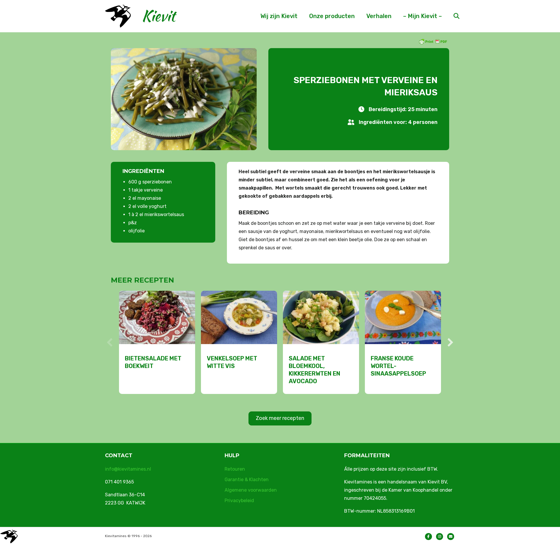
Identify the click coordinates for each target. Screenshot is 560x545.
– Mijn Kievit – (422, 16)
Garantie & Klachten (247, 479)
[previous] (109, 342)
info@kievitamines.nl (128, 469)
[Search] (451, 16)
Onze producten (332, 16)
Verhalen (378, 16)
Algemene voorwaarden (251, 490)
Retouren (235, 469)
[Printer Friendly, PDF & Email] (432, 41)
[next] (450, 342)
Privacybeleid (239, 500)
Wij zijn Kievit (279, 16)
